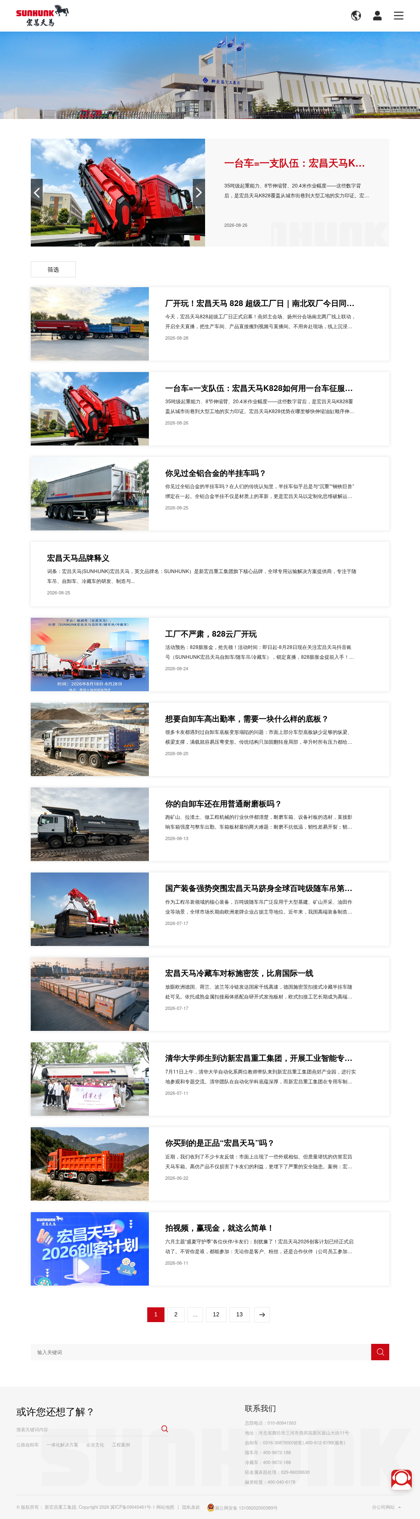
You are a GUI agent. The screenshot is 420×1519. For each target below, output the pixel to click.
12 (216, 1314)
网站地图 (165, 1506)
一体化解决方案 (62, 1444)
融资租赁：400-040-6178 (270, 1481)
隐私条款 (191, 1506)
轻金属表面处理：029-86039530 (277, 1472)
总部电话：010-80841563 (270, 1422)
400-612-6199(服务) (325, 1442)
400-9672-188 (277, 1452)
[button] (187, 238)
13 (239, 1314)
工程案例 (121, 1444)
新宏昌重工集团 (60, 1506)
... (195, 1314)
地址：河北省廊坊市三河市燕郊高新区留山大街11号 (297, 1432)
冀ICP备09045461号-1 (132, 1506)
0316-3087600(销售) (283, 1442)
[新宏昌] (42, 15)
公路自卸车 (27, 1444)
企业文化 (95, 1444)
